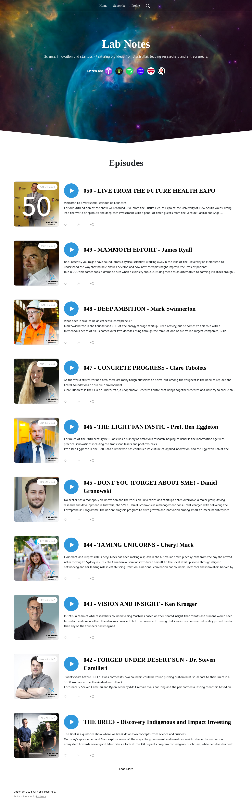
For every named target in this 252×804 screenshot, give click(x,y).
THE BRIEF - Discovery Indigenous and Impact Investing (157, 722)
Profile (136, 5)
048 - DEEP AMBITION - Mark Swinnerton (139, 308)
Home (103, 5)
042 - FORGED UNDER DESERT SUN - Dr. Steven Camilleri (149, 663)
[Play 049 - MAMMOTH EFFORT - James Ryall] (71, 249)
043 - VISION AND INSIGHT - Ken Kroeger (140, 604)
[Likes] (66, 224)
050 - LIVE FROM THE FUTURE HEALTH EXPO (149, 190)
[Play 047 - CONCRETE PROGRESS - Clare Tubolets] (71, 367)
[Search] (147, 6)
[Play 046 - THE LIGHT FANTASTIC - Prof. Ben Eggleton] (71, 427)
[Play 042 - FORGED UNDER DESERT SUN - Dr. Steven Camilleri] (71, 664)
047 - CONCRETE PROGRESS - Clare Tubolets (144, 367)
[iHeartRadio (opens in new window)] (151, 71)
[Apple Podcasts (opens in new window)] (108, 71)
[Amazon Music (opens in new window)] (140, 71)
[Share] (92, 224)
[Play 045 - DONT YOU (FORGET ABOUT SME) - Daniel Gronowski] (71, 487)
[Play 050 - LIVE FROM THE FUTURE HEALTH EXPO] (71, 190)
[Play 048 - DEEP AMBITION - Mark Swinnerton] (71, 308)
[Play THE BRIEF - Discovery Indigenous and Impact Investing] (71, 722)
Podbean (41, 796)
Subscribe (119, 5)
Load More (126, 769)
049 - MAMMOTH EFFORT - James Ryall (137, 249)
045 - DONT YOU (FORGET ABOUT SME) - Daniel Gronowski (150, 486)
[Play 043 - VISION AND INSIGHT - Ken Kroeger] (71, 604)
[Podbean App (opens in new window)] (119, 71)
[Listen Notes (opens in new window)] (161, 71)
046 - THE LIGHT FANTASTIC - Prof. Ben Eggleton (150, 426)
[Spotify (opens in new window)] (129, 71)
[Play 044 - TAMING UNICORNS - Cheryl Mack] (71, 545)
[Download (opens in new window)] (79, 224)
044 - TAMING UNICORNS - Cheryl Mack (138, 545)
